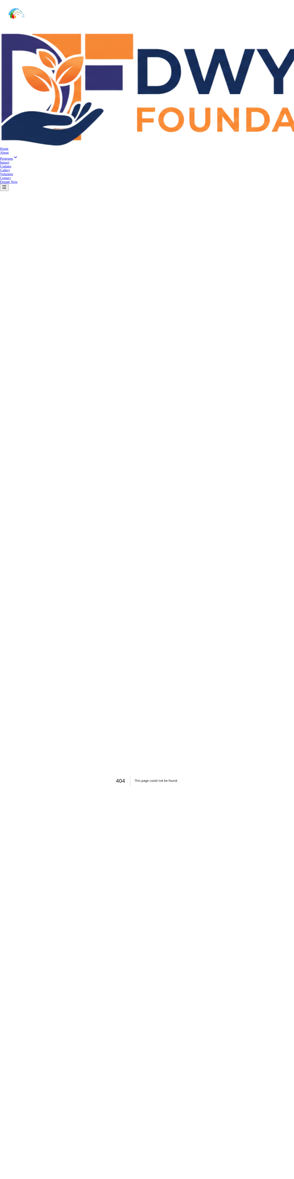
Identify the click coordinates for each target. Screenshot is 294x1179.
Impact (4, 162)
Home (4, 149)
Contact (5, 178)
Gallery (5, 170)
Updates (5, 166)
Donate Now (9, 182)
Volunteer (6, 174)
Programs (6, 158)
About (4, 152)
